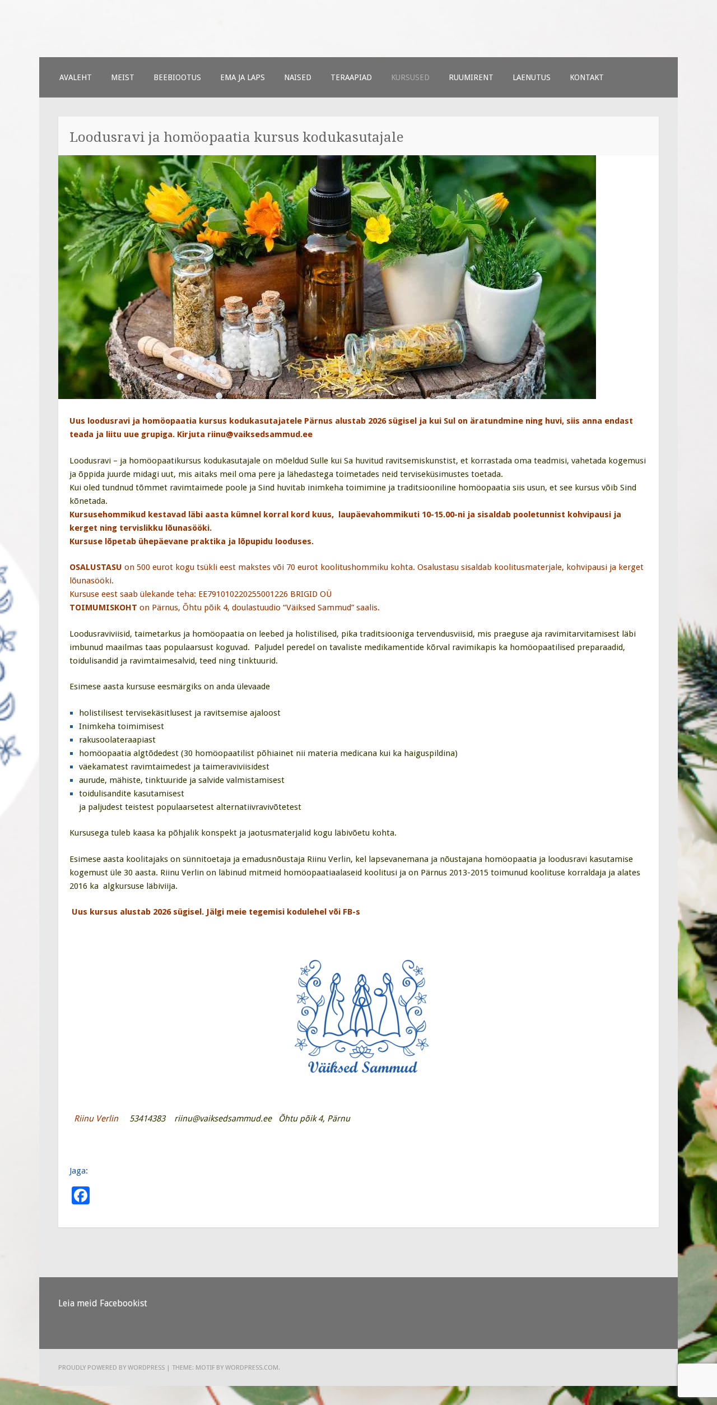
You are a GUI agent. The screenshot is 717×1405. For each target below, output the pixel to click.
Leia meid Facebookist (102, 1303)
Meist (122, 77)
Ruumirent (471, 77)
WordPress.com (251, 1367)
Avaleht (75, 77)
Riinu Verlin (329, 859)
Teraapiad (351, 77)
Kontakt (587, 77)
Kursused (410, 77)
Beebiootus (177, 77)
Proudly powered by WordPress (111, 1367)
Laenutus (532, 77)
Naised (297, 77)
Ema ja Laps (242, 77)
